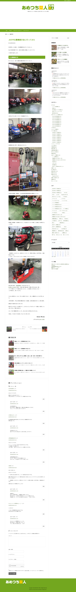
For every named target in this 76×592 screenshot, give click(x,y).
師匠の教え (54, 148)
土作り (54, 163)
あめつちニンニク (56, 196)
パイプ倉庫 (65, 208)
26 (57, 255)
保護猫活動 (54, 147)
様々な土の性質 (54, 151)
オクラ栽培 (54, 130)
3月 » (55, 256)
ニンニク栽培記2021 (56, 208)
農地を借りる (54, 171)
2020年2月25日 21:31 (13, 505)
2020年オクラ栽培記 (56, 132)
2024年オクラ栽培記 (56, 139)
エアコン (54, 198)
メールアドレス (11, 554)
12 (57, 252)
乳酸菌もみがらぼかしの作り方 (59, 160)
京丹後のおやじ (12, 415)
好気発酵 (54, 164)
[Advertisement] (38, 21)
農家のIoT (54, 174)
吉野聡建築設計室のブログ (56, 266)
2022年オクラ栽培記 (57, 135)
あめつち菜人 (42, 319)
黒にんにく (59, 234)
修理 (54, 108)
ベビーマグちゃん (63, 210)
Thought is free (44, 589)
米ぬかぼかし (55, 228)
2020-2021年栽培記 (56, 118)
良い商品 (53, 169)
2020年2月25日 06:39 (13, 467)
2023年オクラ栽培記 (56, 137)
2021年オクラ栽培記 (56, 134)
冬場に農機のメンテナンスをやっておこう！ (23, 363)
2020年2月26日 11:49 (14, 427)
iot (53, 194)
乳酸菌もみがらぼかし (57, 158)
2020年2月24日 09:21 (13, 390)
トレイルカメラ (55, 200)
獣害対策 (53, 153)
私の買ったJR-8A (12, 287)
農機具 (12, 34)
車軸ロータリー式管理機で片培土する (22, 348)
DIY (53, 105)
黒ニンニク (54, 181)
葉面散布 (54, 230)
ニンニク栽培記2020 (56, 206)
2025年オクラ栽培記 (56, 140)
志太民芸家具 (11, 388)
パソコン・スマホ (55, 143)
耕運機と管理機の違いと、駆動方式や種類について (25, 370)
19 (57, 254)
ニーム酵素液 (55, 156)
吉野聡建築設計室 (12, 438)
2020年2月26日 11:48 (14, 403)
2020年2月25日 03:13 (13, 440)
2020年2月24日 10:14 (13, 417)
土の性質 (54, 220)
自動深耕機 (18, 285)
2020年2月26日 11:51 (14, 518)
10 (52, 252)
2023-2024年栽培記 (56, 122)
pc (58, 194)
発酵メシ (53, 168)
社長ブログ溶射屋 (54, 268)
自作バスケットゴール (57, 111)
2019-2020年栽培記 (56, 116)
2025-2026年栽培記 (56, 126)
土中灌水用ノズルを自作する (62, 45)
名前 (9, 549)
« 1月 (52, 256)
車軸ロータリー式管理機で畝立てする (22, 341)
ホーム (7, 34)
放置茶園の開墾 (54, 150)
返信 (43, 399)
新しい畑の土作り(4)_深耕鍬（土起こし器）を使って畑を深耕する (28, 355)
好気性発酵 (66, 220)
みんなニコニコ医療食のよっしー (15, 503)
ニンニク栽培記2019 (56, 204)
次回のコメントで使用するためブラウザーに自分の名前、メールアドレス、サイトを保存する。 (26, 570)
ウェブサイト (11, 559)
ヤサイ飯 (53, 145)
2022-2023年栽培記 (56, 121)
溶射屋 (10, 465)
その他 (53, 127)
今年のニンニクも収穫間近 (62, 59)
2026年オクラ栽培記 (56, 142)
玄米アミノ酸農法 (55, 155)
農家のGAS (54, 172)
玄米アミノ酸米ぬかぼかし (57, 166)
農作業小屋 (55, 113)
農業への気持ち (55, 177)
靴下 (53, 234)
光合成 (54, 161)
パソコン (54, 210)
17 (52, 254)
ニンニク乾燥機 (56, 106)
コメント (10, 535)
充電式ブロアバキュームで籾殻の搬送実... (59, 77)
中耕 (63, 212)
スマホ (63, 198)
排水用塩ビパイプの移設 (57, 109)
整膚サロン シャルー (55, 267)
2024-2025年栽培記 (56, 124)
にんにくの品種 (54, 129)
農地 (67, 230)
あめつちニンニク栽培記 (57, 114)
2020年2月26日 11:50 (14, 491)
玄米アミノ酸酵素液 (56, 226)
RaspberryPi (55, 176)
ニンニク (64, 200)
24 (52, 255)
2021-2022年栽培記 (56, 119)
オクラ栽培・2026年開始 (62, 52)
